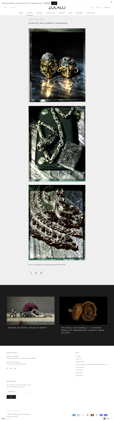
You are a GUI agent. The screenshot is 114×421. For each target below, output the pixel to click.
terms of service (80, 367)
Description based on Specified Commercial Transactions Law (91, 364)
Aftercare (78, 356)
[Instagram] (15, 368)
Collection (50, 13)
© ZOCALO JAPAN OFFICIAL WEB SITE (18, 414)
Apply (11, 397)
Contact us (78, 359)
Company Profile (80, 362)
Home (21, 13)
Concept (62, 13)
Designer (79, 13)
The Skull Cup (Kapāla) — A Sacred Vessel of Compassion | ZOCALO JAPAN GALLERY (82, 330)
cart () (107, 7)
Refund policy (79, 373)
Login (92, 7)
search (99, 7)
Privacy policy (79, 370)
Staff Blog (90, 13)
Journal (39, 13)
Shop (70, 13)
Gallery (30, 13)
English (13, 7)
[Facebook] (7, 368)
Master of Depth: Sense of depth (27, 328)
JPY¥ (5, 7)
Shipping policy (79, 375)
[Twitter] (11, 368)
